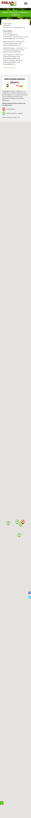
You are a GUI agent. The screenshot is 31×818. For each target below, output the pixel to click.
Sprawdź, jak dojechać (9, 67)
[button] (17, 522)
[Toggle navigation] (26, 3)
